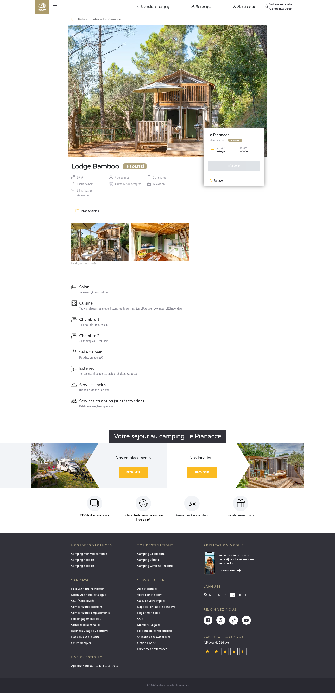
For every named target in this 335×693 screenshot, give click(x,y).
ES (225, 595)
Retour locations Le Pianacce (100, 19)
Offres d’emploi (81, 643)
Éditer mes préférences (152, 649)
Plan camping (90, 211)
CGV (140, 619)
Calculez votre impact (151, 601)
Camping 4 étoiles (83, 560)
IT (246, 595)
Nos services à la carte (85, 637)
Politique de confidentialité (154, 631)
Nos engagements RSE (86, 619)
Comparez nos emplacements (90, 613)
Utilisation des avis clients (153, 637)
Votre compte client (149, 595)
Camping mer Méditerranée (89, 554)
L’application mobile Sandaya (156, 607)
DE (240, 595)
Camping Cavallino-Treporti (155, 566)
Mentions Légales (148, 625)
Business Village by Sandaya (89, 631)
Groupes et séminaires (85, 625)
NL (211, 595)
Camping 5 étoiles (83, 566)
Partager (219, 180)
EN (218, 595)
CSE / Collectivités (82, 601)
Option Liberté (146, 643)
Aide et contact (147, 589)
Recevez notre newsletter (87, 589)
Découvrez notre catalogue (88, 595)
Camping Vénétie (148, 560)
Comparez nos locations (87, 607)
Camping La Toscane (151, 554)
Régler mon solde (148, 613)
